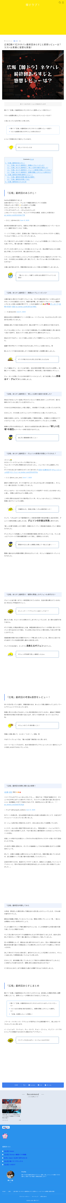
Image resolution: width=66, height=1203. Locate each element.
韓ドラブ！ (33, 4)
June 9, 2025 (30, 810)
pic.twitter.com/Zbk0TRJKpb (14, 804)
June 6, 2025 (21, 312)
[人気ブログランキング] (33, 1136)
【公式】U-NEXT (9, 1164)
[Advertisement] (33, 23)
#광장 (13, 306)
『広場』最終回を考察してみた (18, 179)
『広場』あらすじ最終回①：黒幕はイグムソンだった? (25, 165)
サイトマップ (35, 1196)
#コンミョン (14, 472)
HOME (4, 1191)
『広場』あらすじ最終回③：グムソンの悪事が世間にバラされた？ (29, 170)
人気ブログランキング (8, 1141)
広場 (16, 41)
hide (32, 159)
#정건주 (48, 470)
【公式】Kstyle (9, 1151)
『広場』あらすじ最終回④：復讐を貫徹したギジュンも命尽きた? (29, 172)
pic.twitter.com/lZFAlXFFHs (28, 472)
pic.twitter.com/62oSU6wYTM (14, 215)
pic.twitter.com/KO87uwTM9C (26, 306)
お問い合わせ (43, 1196)
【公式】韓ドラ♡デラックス (13, 1161)
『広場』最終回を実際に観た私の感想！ (21, 177)
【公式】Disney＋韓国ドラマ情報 (15, 1154)
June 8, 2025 (24, 220)
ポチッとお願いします (9, 1131)
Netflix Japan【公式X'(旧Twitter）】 (16, 1158)
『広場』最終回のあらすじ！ (15, 163)
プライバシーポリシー (24, 1196)
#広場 (44, 470)
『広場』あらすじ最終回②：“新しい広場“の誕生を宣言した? (27, 167)
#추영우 (8, 306)
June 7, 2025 (27, 477)
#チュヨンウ (54, 304)
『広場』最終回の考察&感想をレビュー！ (19, 174)
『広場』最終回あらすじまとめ (15, 181)
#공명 (7, 472)
